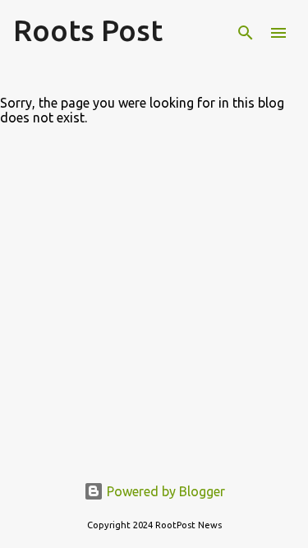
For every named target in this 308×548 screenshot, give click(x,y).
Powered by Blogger (164, 491)
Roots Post (88, 30)
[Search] (245, 33)
